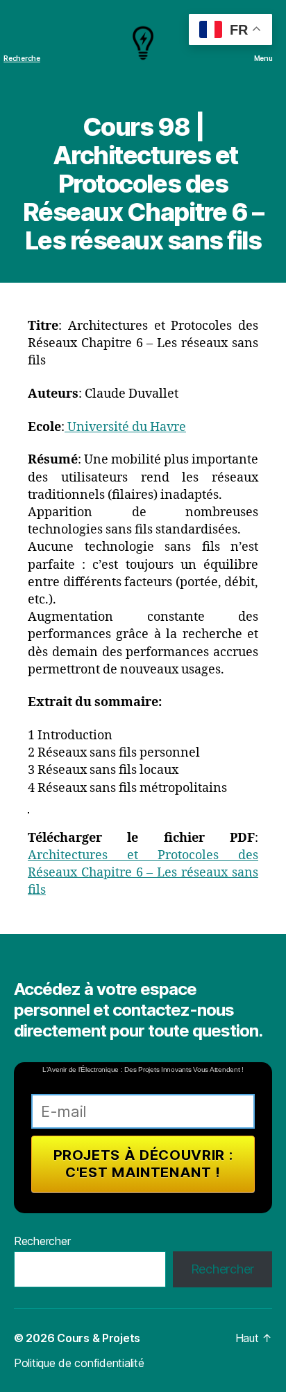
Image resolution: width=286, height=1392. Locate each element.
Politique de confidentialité (79, 1363)
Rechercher (42, 1241)
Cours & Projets (98, 1338)
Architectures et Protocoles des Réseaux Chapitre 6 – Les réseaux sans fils (143, 872)
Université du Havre (125, 427)
